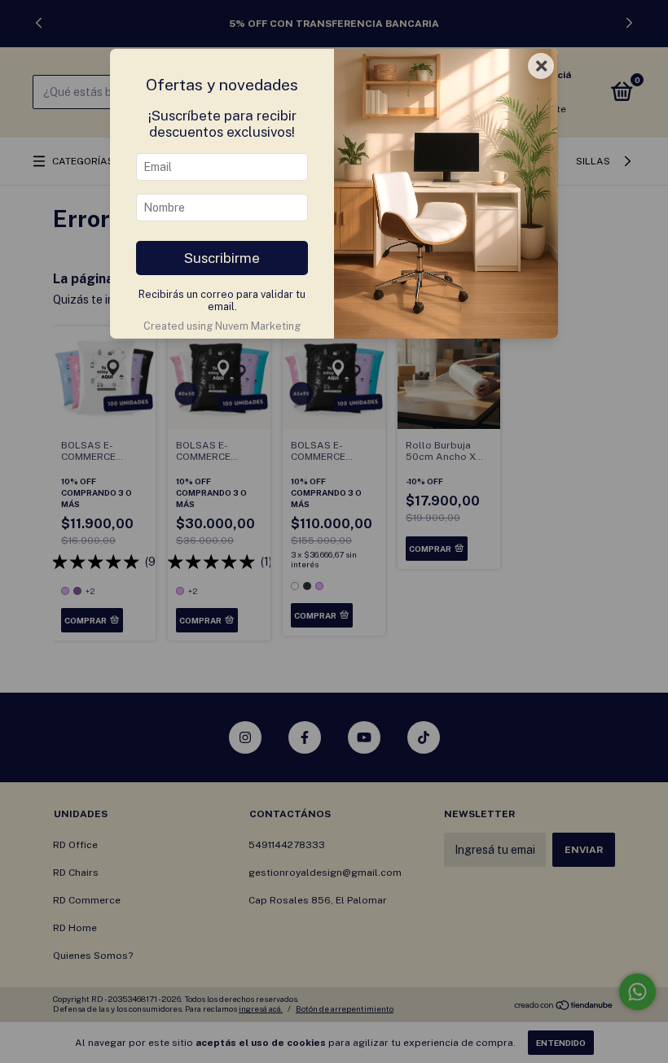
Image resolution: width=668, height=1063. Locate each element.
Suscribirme (222, 258)
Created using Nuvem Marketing (222, 326)
